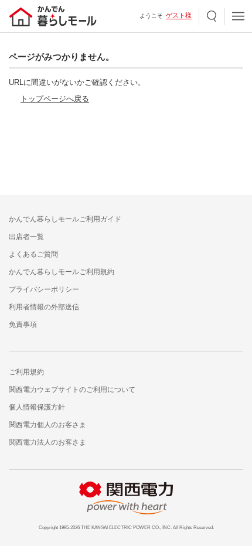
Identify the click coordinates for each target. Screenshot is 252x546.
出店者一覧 (26, 237)
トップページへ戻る (55, 98)
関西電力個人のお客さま (47, 425)
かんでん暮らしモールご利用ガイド (65, 219)
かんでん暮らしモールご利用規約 (61, 272)
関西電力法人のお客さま (47, 442)
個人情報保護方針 (37, 407)
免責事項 (23, 324)
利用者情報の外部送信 (44, 307)
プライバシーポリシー (44, 289)
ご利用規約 (26, 372)
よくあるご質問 (33, 254)
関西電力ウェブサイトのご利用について (72, 389)
